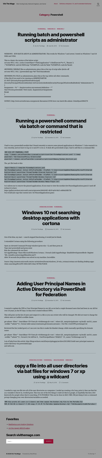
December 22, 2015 (52, 137)
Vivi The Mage (9, 4)
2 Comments (64, 382)
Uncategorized (59, 360)
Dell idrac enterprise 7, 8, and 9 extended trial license (75, 3)
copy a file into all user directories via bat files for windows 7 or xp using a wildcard (51, 371)
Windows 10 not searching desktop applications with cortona (51, 218)
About (56, 3)
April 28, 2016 (53, 46)
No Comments (65, 46)
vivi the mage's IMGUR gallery (19, 428)
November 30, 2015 (52, 229)
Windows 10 (51, 28)
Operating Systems (46, 206)
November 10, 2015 (52, 300)
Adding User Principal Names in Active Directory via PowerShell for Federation (51, 289)
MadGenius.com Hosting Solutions (20, 424)
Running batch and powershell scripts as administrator (51, 37)
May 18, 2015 (53, 382)
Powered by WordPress (29, 454)
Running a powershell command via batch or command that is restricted (51, 126)
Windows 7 (60, 28)
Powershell (42, 28)
